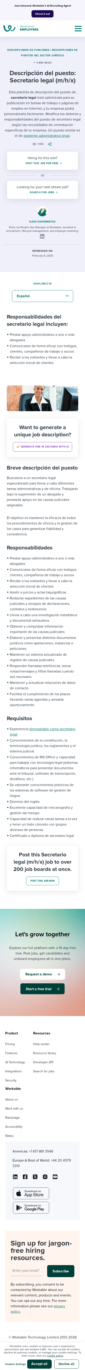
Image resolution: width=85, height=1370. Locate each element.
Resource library (44, 1053)
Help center (41, 1044)
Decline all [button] (66, 1364)
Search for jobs (43, 1071)
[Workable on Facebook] (25, 1178)
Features (11, 1053)
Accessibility (13, 1127)
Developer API (43, 1062)
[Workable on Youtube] (35, 1178)
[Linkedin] (42, 236)
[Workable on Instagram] (55, 1178)
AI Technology (15, 1062)
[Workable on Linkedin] (15, 1178)
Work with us (14, 1108)
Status (9, 1136)
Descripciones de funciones (28, 50)
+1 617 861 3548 (41, 1151)
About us (11, 1099)
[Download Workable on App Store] (30, 1193)
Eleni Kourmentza (42, 221)
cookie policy (55, 1355)
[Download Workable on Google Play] (30, 1208)
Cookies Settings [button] (15, 1364)
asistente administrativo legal (47, 136)
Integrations (13, 1071)
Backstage (12, 1118)
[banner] (42, 437)
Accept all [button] (39, 1364)
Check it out (42, 13)
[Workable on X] (45, 1178)
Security (11, 1080)
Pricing (10, 1044)
